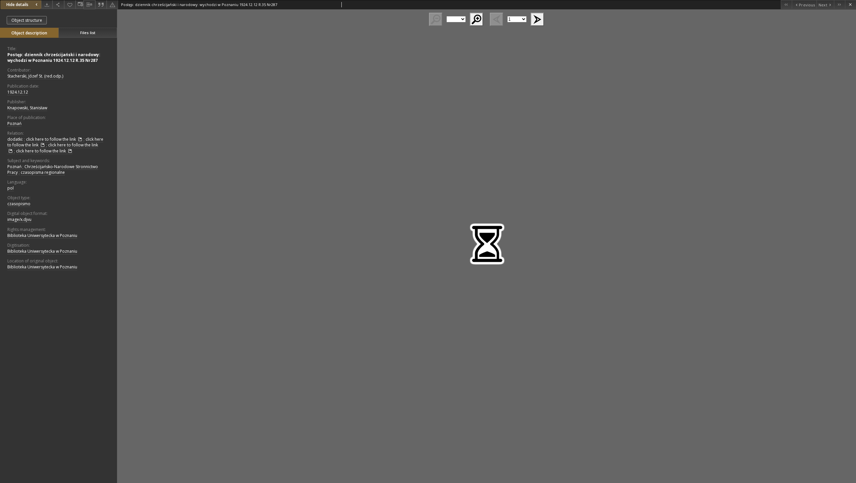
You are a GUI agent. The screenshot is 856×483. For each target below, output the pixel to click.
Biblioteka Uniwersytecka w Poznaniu (42, 235)
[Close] (850, 4)
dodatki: (15, 139)
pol (10, 188)
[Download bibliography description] (89, 4)
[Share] (58, 4)
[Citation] (101, 4)
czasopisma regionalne (43, 172)
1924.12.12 (17, 92)
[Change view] (80, 4)
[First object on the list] (786, 4)
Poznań (14, 123)
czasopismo (18, 204)
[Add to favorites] (70, 4)
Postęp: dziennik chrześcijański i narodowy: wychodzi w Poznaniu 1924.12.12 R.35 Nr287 (53, 57)
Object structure (26, 20)
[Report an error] (112, 4)
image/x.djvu (19, 219)
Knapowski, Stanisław (27, 108)
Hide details (17, 4)
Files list (87, 32)
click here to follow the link (51, 139)
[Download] (46, 4)
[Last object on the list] (839, 4)
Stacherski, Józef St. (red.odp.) (35, 76)
